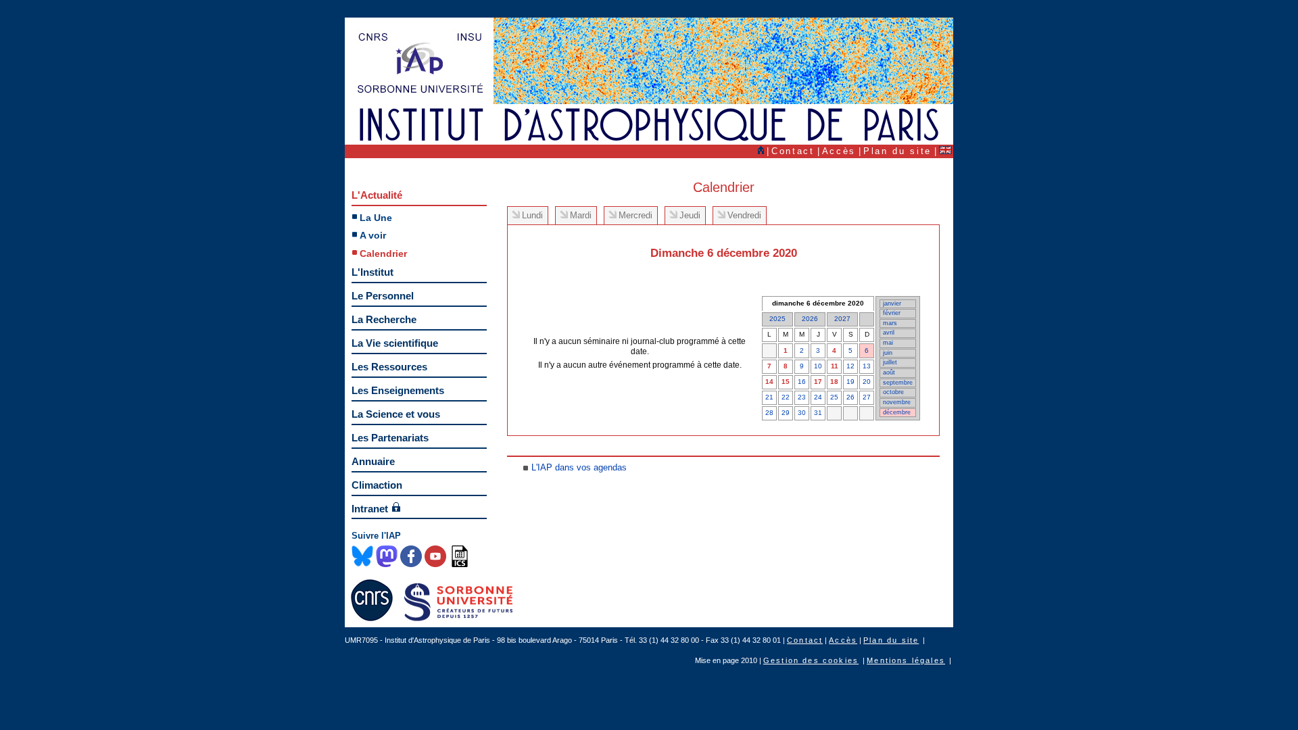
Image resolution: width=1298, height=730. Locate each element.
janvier (892, 303)
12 (850, 366)
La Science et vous (396, 414)
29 (786, 412)
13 (867, 366)
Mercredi (635, 215)
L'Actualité (377, 195)
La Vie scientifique (395, 343)
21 (769, 397)
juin (887, 352)
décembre (897, 412)
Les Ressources (389, 366)
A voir (373, 235)
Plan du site (897, 151)
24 (818, 397)
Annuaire (373, 461)
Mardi (581, 215)
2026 (810, 318)
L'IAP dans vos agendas (579, 467)
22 (786, 397)
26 (850, 397)
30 (802, 412)
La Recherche (384, 319)
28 (769, 412)
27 (867, 397)
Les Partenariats (390, 437)
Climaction (377, 485)
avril (888, 332)
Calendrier (383, 253)
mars (890, 323)
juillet (890, 362)
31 (818, 412)
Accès (839, 151)
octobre (893, 392)
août (889, 372)
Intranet (370, 508)
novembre (897, 402)
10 (818, 366)
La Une (376, 217)
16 (802, 381)
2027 (842, 318)
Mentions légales (906, 660)
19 (850, 381)
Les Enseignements (398, 390)
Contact (793, 151)
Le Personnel (383, 295)
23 (802, 397)
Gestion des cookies (811, 660)
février (891, 313)
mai (888, 342)
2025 (777, 318)
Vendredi (744, 215)
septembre (898, 382)
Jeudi (689, 215)
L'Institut (372, 272)
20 (867, 381)
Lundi (532, 215)
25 (834, 397)
